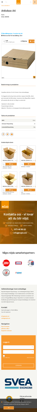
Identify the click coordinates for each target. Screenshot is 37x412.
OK (9, 408)
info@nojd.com (5, 316)
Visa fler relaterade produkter (11, 199)
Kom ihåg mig (6, 358)
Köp (33, 41)
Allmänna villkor (5, 329)
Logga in (18, 365)
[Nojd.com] (18, 2)
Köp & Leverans (5, 327)
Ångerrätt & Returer (6, 331)
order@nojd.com (5, 318)
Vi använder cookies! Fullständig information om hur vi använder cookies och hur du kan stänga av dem (17, 403)
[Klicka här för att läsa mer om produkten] (9, 153)
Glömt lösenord (30, 358)
